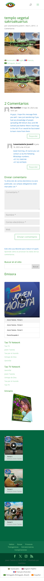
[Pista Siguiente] (31, 300)
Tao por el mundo (11, 353)
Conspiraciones (21, 550)
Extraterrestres (27, 547)
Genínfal (7, 360)
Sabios (11, 544)
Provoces (29, 544)
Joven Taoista (9, 350)
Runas (19, 544)
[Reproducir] (22, 299)
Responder (33, 136)
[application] (22, 299)
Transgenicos (13, 547)
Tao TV (7, 346)
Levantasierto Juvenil (16, 26)
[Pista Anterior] (13, 300)
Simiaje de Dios (10, 357)
